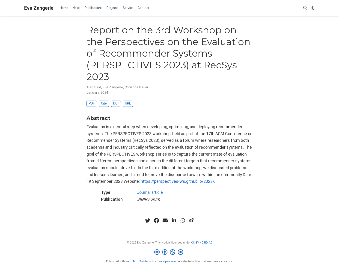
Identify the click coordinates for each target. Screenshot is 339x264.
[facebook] (156, 220)
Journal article (150, 192)
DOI (116, 103)
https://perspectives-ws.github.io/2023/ (177, 181)
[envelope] (165, 220)
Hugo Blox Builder (137, 261)
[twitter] (147, 220)
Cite (104, 103)
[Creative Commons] (169, 252)
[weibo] (191, 220)
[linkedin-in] (173, 220)
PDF (92, 103)
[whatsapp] (182, 220)
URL (128, 103)
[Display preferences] (313, 8)
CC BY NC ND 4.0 (201, 242)
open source (171, 261)
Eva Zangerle (39, 8)
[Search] (305, 8)
